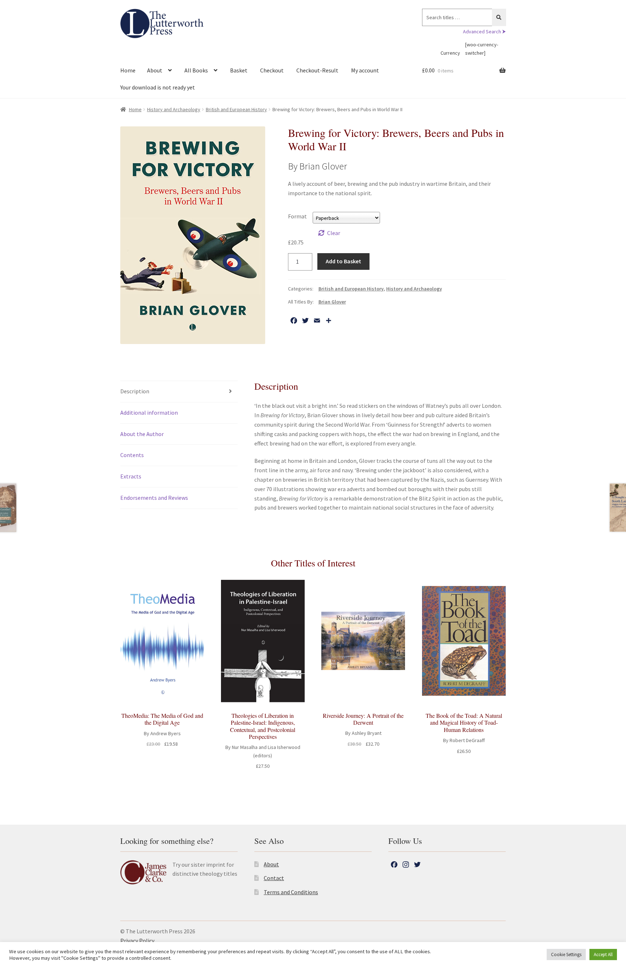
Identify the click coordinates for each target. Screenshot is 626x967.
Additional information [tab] (149, 412)
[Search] (499, 17)
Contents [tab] (132, 455)
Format (297, 216)
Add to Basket (343, 261)
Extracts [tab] (130, 476)
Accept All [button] (603, 954)
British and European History (236, 109)
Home (127, 70)
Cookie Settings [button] (566, 954)
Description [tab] (134, 391)
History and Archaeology (173, 109)
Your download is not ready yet (157, 87)
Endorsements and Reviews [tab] (154, 497)
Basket (238, 70)
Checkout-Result (317, 70)
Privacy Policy (137, 940)
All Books (196, 70)
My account (365, 70)
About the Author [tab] (142, 434)
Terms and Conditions (291, 892)
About (154, 70)
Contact (274, 878)
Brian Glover (332, 301)
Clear (333, 232)
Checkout (272, 70)
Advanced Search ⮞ (484, 31)
